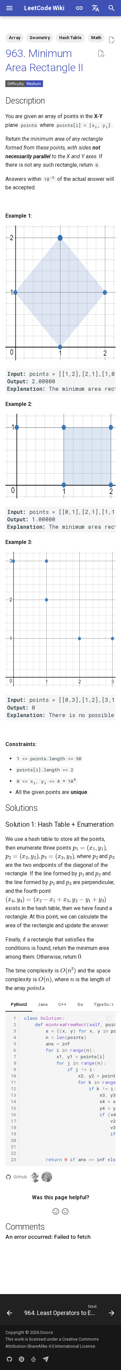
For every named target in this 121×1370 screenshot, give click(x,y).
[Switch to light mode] (79, 8)
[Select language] (95, 8)
